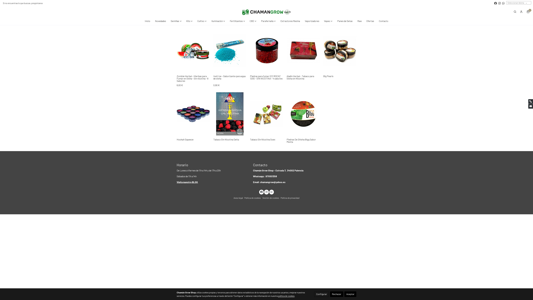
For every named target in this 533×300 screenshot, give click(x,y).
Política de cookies (252, 198)
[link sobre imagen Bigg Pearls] (339, 51)
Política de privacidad (290, 198)
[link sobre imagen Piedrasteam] (303, 114)
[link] (266, 11)
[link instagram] (499, 3)
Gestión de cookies (270, 198)
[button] (176, 21)
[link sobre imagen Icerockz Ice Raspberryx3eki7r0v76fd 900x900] (266, 51)
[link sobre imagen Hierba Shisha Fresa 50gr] (303, 51)
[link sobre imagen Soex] (266, 114)
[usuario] (521, 11)
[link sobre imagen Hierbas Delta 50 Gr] (230, 114)
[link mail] (530, 106)
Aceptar (350, 294)
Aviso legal (238, 198)
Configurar (321, 294)
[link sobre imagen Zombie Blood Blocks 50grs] (193, 51)
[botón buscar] (515, 11)
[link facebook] (495, 3)
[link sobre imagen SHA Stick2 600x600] (230, 51)
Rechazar (336, 294)
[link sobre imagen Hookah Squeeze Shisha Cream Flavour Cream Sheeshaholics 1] (193, 114)
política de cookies (286, 296)
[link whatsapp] (503, 3)
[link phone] (530, 101)
